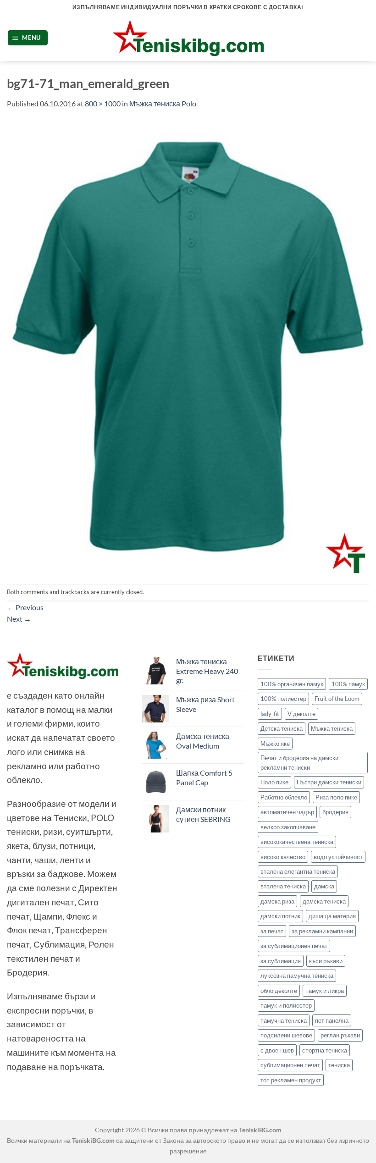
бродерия (335, 812)
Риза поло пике (336, 797)
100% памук (348, 684)
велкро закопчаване (287, 827)
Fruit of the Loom (337, 698)
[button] (28, 37)
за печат (271, 931)
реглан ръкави (340, 1035)
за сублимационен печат (293, 945)
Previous (25, 607)
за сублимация (280, 961)
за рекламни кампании (322, 931)
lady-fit (269, 713)
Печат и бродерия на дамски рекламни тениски (299, 762)
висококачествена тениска (296, 841)
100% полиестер (283, 698)
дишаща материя (332, 916)
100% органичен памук (291, 684)
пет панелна (331, 1020)
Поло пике (274, 782)
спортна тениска (324, 1050)
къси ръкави (326, 961)
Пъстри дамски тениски (329, 782)
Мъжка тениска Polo (162, 103)
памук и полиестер (286, 1005)
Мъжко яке (275, 743)
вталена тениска (283, 886)
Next (19, 618)
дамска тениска (324, 901)
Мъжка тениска (332, 728)
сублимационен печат (290, 1065)
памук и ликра (324, 990)
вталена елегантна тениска (297, 871)
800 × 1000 (103, 103)
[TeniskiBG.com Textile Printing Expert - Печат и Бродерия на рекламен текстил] (188, 38)
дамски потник (280, 916)
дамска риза (277, 901)
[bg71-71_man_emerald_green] (188, 345)
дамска (324, 886)
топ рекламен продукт (290, 1080)
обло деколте (278, 990)
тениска (339, 1065)
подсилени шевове (286, 1035)
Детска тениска (281, 728)
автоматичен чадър (287, 812)
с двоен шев (277, 1050)
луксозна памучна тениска (296, 975)
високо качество (282, 856)
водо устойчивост (338, 856)
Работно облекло (283, 797)
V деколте (301, 713)
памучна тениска (283, 1020)
